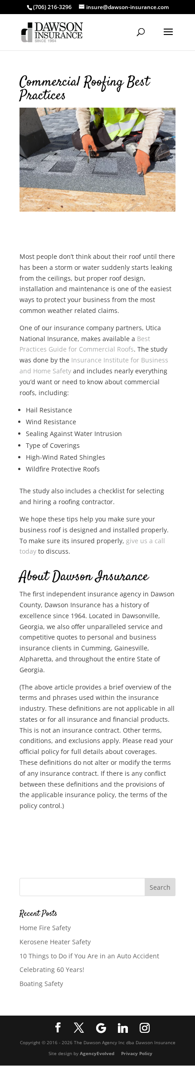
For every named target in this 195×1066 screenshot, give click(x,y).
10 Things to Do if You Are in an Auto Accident (89, 956)
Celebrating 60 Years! (52, 969)
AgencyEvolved (98, 1053)
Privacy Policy (136, 1053)
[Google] (101, 1028)
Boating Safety (41, 983)
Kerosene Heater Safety (55, 941)
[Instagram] (145, 1028)
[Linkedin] (123, 1028)
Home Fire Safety (45, 927)
